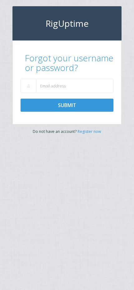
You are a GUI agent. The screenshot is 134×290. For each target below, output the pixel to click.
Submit (67, 105)
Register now (89, 131)
